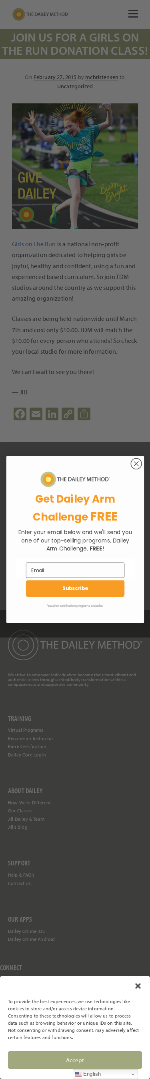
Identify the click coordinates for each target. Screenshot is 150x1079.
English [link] (91, 1074)
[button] (138, 986)
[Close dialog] (136, 463)
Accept (75, 1060)
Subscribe (75, 588)
